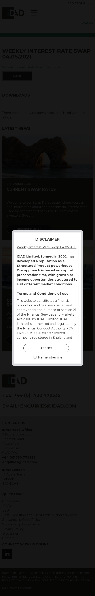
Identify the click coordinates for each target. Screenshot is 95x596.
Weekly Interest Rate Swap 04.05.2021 (46, 247)
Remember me (49, 357)
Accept (46, 348)
